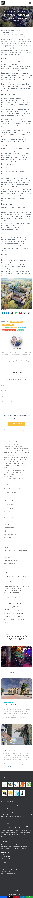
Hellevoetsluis (20, 588)
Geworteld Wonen (9, 527)
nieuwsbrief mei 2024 (10, 492)
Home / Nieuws (9, 882)
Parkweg (17, 598)
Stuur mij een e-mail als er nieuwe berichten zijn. (17, 419)
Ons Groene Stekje (9, 544)
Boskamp (7, 511)
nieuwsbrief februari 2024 (11, 494)
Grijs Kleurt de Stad (9, 531)
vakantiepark (7, 613)
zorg (6, 622)
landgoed (13, 595)
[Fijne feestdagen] (16, 656)
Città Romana (8, 514)
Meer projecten (8, 537)
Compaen (6, 582)
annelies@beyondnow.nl (8, 873)
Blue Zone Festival (9, 504)
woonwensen (21, 619)
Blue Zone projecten (16, 321)
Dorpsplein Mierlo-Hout (11, 521)
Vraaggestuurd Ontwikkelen (12, 560)
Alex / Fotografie (7, 801)
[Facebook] (3, 897)
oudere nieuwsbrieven (10, 496)
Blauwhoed (20, 576)
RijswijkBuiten (22, 600)
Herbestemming (16, 590)
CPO (10, 582)
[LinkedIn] (23, 897)
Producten (16, 886)
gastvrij (18, 586)
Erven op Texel (8, 524)
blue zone (8, 327)
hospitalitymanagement (13, 593)
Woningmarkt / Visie (8, 324)
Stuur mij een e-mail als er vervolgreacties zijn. (16, 415)
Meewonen (7, 540)
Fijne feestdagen (10, 672)
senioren (18, 603)
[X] (10, 897)
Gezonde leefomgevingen (13, 750)
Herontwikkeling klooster (9, 330)
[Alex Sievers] (16, 340)
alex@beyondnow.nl (7, 866)
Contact (16, 890)
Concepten (6, 886)
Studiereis (12, 610)
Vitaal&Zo (15, 613)
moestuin (19, 595)
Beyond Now (10, 576)
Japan (24, 592)
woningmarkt (18, 617)
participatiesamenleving (10, 600)
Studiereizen (7, 557)
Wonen (8, 616)
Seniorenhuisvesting (8, 607)
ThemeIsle (23, 894)
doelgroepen (19, 582)
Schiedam (8, 603)
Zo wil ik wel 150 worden (11, 567)
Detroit (14, 582)
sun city (17, 610)
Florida (13, 586)
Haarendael (22, 327)
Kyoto (9, 595)
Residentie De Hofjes (11, 704)
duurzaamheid (8, 586)
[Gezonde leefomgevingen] (16, 734)
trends (20, 610)
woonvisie (14, 619)
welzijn (22, 613)
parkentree (9, 597)
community (20, 579)
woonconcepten (8, 619)
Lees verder (23, 719)
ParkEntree (7, 547)
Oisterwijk (20, 330)
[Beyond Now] (4, 3)
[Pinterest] (16, 897)
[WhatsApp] (29, 897)
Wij (17, 882)
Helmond (7, 590)
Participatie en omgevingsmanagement (16, 550)
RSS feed (23, 848)
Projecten (24, 882)
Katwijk (6, 595)
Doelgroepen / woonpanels (12, 517)
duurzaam (18, 584)
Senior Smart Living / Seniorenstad (14, 554)
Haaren (15, 327)
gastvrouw (25, 586)
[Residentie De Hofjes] (16, 688)
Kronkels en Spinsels (10, 534)
